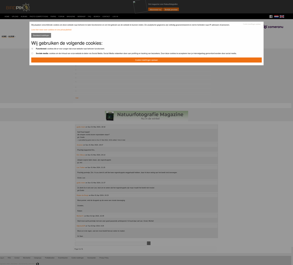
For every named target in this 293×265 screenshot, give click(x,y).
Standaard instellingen (41, 35)
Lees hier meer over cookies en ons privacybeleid (51, 30)
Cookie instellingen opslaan (252, 24)
